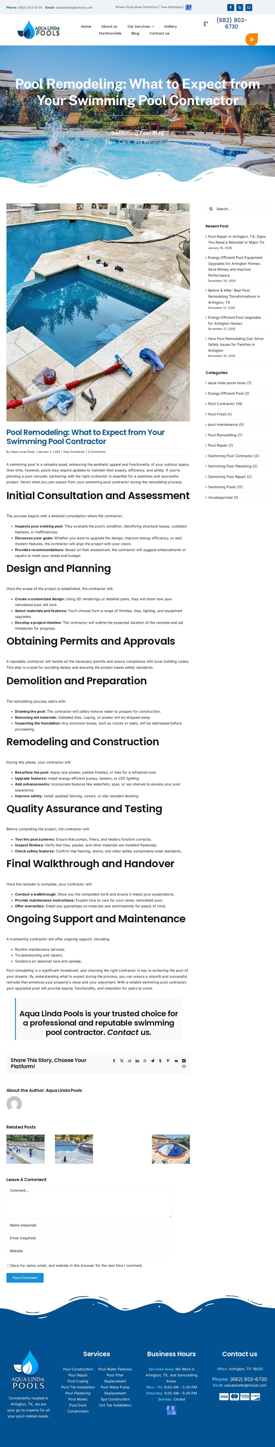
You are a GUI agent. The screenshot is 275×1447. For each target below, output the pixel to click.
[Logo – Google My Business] (171, 1407)
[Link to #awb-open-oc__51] (252, 39)
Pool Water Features (115, 1369)
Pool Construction (78, 1369)
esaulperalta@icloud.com (74, 7)
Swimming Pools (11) (225, 487)
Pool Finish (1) (220, 414)
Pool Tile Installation (78, 1387)
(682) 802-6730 (30, 7)
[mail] (248, 7)
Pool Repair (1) (220, 445)
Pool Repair (78, 1375)
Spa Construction (115, 1399)
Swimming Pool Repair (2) (230, 476)
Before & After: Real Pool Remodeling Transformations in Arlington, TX (234, 296)
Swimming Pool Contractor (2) (233, 456)
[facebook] (230, 7)
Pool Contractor (74, 451)
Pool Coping (78, 1381)
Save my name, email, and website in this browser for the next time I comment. (77, 1265)
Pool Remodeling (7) (225, 435)
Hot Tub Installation (115, 1405)
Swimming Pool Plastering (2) (233, 466)
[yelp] (239, 7)
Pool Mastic (78, 1399)
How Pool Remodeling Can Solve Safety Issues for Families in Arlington (235, 344)
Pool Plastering (78, 1393)
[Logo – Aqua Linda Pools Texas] (38, 22)
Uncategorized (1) (223, 497)
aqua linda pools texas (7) (230, 383)
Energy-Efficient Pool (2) (228, 393)
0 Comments (96, 451)
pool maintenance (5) (226, 424)
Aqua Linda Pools (23, 451)
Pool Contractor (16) (225, 404)
